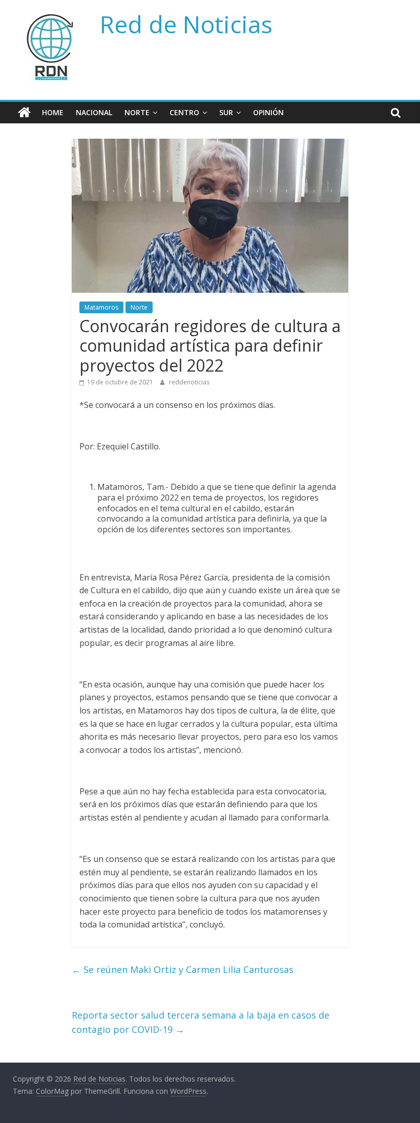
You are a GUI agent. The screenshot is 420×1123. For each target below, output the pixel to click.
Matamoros (101, 307)
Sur (226, 112)
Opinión (268, 112)
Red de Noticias (186, 24)
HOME (53, 112)
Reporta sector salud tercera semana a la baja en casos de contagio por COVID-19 (200, 1022)
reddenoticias (189, 382)
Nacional (94, 112)
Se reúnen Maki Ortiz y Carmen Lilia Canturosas (182, 969)
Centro (184, 112)
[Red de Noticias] (24, 112)
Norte (137, 112)
